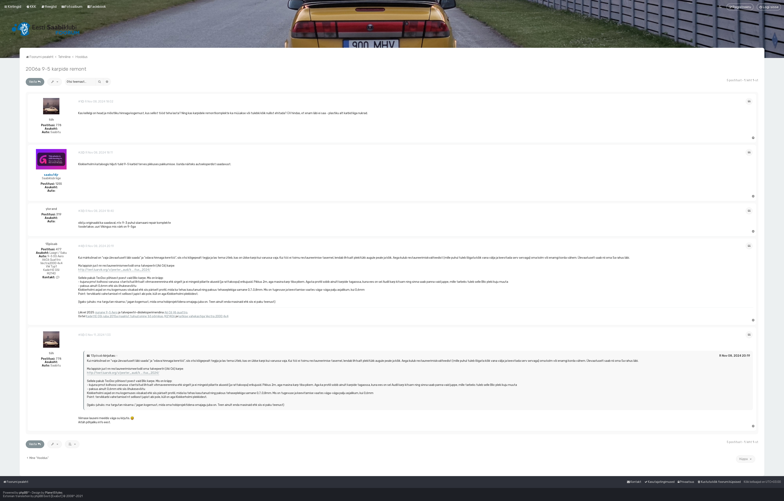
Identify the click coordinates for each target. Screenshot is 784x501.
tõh (51, 119)
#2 (80, 152)
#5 (80, 335)
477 (58, 249)
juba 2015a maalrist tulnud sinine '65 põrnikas (133, 316)
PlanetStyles (53, 492)
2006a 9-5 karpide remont (56, 69)
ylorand (51, 209)
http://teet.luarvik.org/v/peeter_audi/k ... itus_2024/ (114, 270)
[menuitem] (31, 6)
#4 (80, 246)
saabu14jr (51, 175)
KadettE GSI (94, 316)
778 (58, 125)
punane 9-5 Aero (106, 312)
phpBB (23, 492)
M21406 (169, 316)
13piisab (51, 244)
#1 (79, 101)
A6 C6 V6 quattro (175, 312)
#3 (80, 211)
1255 (58, 184)
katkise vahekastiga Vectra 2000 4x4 (203, 316)
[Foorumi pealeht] (46, 29)
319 (58, 214)
